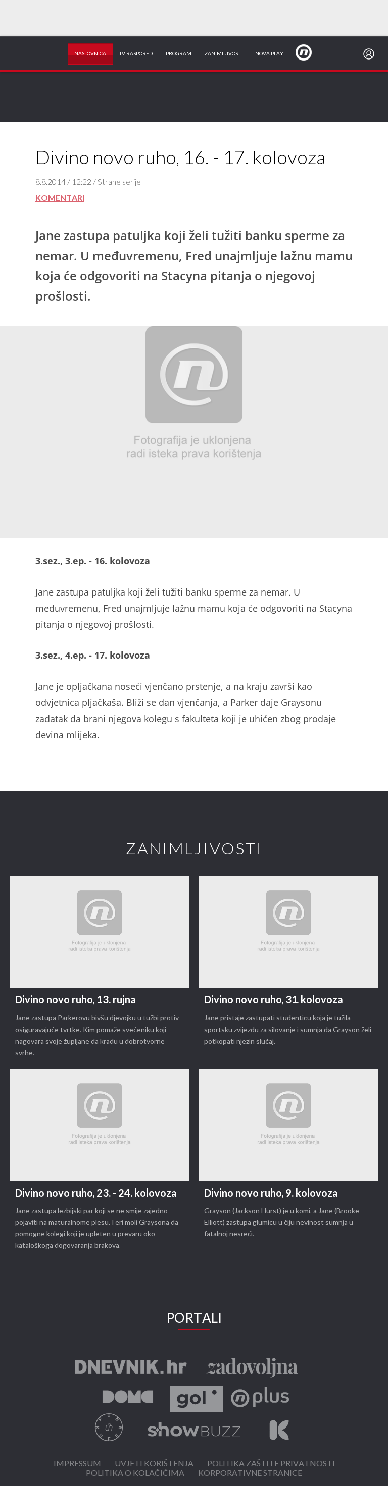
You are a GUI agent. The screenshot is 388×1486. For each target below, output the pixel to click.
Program (178, 54)
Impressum (77, 1464)
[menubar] (371, 54)
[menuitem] (371, 54)
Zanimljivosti (223, 54)
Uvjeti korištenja (154, 1464)
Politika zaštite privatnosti (271, 1464)
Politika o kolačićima (135, 1473)
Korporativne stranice (250, 1473)
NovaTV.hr (310, 52)
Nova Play (269, 54)
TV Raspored (136, 54)
